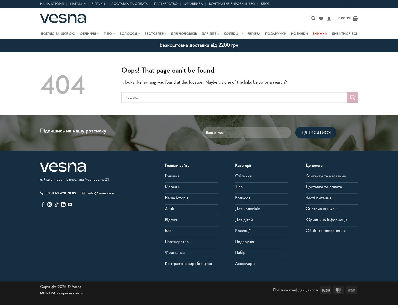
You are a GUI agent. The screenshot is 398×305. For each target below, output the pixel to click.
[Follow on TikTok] (56, 204)
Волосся (128, 34)
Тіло (108, 34)
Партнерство (166, 4)
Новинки (299, 34)
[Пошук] (313, 18)
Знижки (320, 34)
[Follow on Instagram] (49, 204)
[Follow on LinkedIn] (63, 204)
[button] (329, 18)
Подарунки (276, 34)
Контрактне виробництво (232, 4)
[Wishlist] (321, 18)
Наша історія (52, 4)
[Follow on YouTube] (70, 204)
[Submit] (352, 97)
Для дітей (210, 34)
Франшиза (193, 4)
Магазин (78, 4)
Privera (253, 34)
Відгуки (98, 4)
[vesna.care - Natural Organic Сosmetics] (63, 18)
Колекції (232, 34)
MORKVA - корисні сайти (61, 293)
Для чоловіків (184, 34)
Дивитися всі (344, 34)
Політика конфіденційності (295, 290)
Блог (265, 4)
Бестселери (155, 34)
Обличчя (88, 34)
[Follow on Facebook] (43, 204)
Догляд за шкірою (58, 34)
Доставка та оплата (129, 4)
